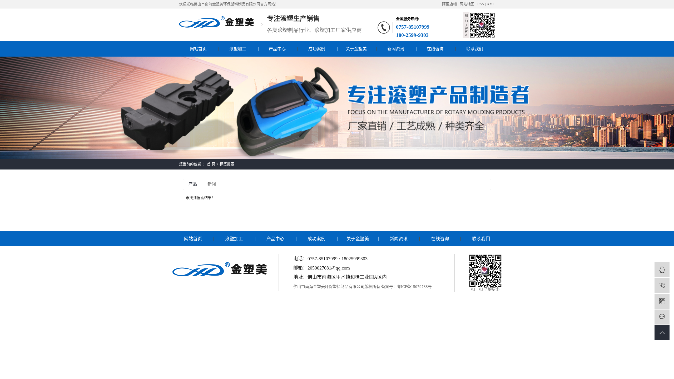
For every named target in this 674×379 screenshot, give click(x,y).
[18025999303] (662, 285)
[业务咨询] (662, 269)
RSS (480, 4)
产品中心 (277, 49)
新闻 (211, 184)
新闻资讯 (395, 49)
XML (491, 4)
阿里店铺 (449, 4)
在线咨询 (435, 49)
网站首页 (198, 49)
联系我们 (474, 49)
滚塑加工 (237, 49)
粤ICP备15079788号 (414, 287)
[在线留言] (662, 317)
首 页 (211, 164)
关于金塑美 (356, 49)
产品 (193, 184)
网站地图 (467, 4)
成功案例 (316, 49)
